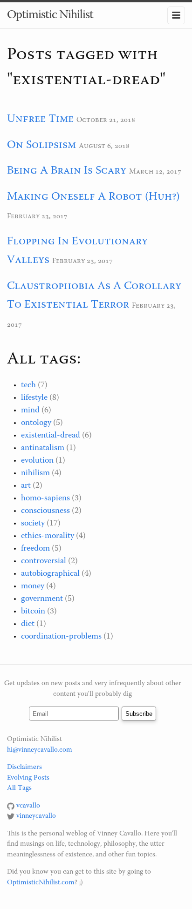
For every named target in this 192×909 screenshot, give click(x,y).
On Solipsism (41, 145)
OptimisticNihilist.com (41, 882)
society (33, 523)
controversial (43, 561)
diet (27, 624)
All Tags (19, 788)
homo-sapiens (45, 498)
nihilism (35, 473)
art (26, 486)
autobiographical (50, 574)
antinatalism (42, 448)
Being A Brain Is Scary (66, 170)
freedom (35, 549)
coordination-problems (61, 637)
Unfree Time (40, 119)
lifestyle (34, 398)
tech (28, 385)
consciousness (45, 511)
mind (30, 410)
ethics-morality (47, 536)
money (32, 586)
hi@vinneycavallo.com (39, 750)
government (42, 599)
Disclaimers (24, 767)
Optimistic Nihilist (50, 15)
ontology (36, 423)
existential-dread (50, 435)
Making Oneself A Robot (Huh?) (93, 196)
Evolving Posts (28, 777)
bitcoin (33, 611)
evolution (37, 461)
